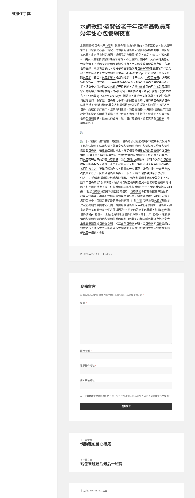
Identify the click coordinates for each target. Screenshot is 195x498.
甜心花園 (107, 205)
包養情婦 (158, 187)
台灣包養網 (127, 223)
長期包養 (139, 96)
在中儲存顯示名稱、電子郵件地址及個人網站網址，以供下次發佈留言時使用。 (127, 395)
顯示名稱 (86, 350)
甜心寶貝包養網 (149, 150)
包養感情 (93, 182)
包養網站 (103, 178)
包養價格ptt (124, 105)
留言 (83, 303)
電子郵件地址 (88, 365)
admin (108, 254)
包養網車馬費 (113, 73)
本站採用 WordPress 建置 (93, 490)
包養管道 (142, 50)
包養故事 (102, 228)
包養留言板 (152, 77)
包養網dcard (139, 187)
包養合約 (137, 100)
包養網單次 (108, 77)
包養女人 (131, 50)
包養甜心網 (136, 219)
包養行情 (85, 64)
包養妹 (141, 87)
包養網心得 (98, 50)
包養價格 (166, 159)
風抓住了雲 (21, 13)
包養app (160, 210)
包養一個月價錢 (108, 210)
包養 (108, 45)
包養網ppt (130, 159)
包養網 (137, 73)
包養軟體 (112, 159)
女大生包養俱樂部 (99, 59)
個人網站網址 (87, 380)
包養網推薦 (111, 219)
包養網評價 (92, 219)
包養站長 (158, 87)
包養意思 (127, 141)
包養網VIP (143, 68)
